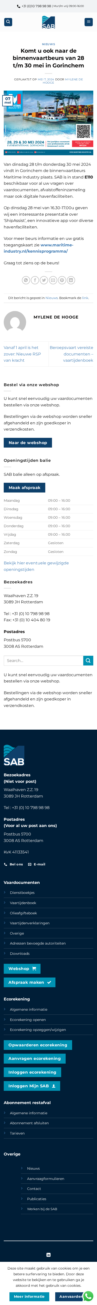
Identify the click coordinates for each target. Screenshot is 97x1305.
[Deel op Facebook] (35, 280)
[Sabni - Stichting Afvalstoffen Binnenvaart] (48, 22)
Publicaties (36, 1199)
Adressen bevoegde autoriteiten (38, 943)
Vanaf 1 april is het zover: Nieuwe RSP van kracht (22, 354)
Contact (34, 1188)
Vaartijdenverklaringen (29, 923)
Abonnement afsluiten (29, 1123)
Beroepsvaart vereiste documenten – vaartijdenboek (71, 354)
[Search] (8, 22)
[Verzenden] (88, 660)
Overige (17, 933)
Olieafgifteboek (23, 913)
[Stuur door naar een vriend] (53, 280)
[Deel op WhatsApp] (26, 280)
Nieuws (48, 44)
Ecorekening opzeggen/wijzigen (38, 1029)
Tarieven (17, 1133)
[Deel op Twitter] (44, 280)
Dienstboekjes (22, 892)
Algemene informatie (28, 1009)
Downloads (20, 953)
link (85, 298)
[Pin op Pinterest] (62, 280)
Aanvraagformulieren (45, 1178)
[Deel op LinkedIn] (71, 280)
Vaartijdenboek (23, 903)
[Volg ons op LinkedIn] (48, 1255)
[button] (89, 22)
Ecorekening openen (28, 1019)
